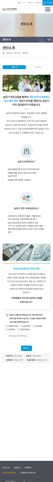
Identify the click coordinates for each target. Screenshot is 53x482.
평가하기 (26, 348)
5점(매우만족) (13, 326)
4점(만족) (26, 326)
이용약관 (28, 467)
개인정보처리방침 (9, 473)
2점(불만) (11, 329)
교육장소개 (38, 67)
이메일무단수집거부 (27, 473)
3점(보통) (38, 326)
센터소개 (14, 67)
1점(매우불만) (25, 329)
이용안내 (17, 467)
